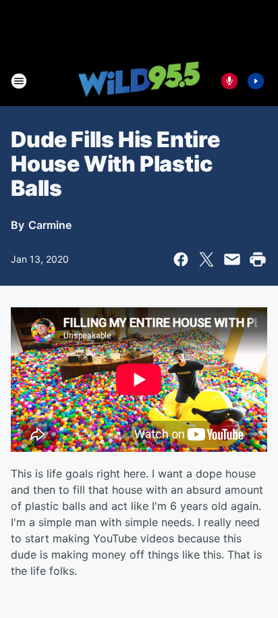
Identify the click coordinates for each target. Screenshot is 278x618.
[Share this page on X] (206, 259)
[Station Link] (139, 80)
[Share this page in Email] (232, 259)
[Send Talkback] (229, 81)
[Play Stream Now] (256, 81)
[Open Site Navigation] (19, 81)
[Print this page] (257, 259)
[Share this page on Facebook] (180, 259)
